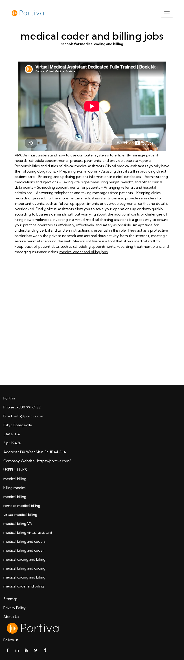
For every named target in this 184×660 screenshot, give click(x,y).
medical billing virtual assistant (27, 532)
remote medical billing (21, 505)
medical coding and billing (24, 559)
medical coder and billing (23, 586)
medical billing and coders (24, 541)
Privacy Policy (14, 607)
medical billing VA (17, 523)
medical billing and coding (24, 568)
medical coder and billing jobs (83, 252)
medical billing (14, 478)
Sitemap (10, 598)
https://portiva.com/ (54, 461)
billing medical (14, 487)
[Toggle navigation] (167, 13)
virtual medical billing (20, 514)
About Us (11, 616)
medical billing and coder (23, 550)
